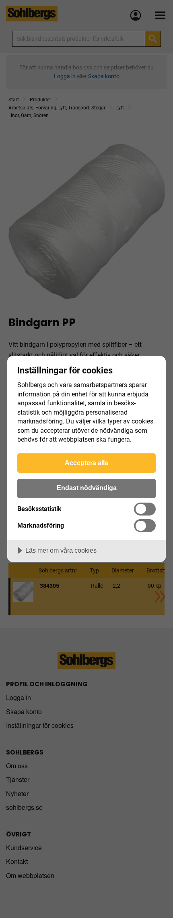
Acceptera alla (86, 462)
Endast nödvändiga (87, 487)
